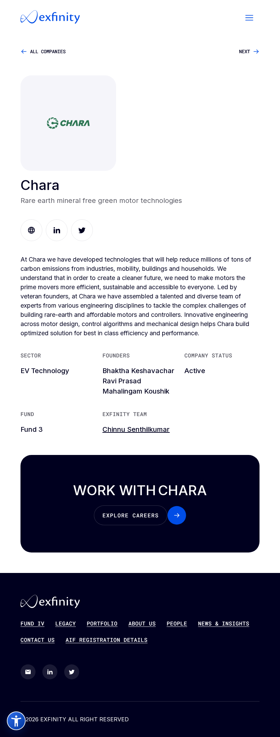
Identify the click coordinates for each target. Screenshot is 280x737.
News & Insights (223, 623)
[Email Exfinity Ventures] (28, 671)
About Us (142, 623)
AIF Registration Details (107, 639)
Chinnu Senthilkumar (136, 429)
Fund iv (32, 623)
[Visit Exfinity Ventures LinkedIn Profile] (49, 671)
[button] (249, 17)
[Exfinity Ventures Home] (50, 17)
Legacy (65, 623)
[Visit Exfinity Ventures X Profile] (71, 671)
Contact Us (37, 639)
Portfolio (102, 623)
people (177, 623)
